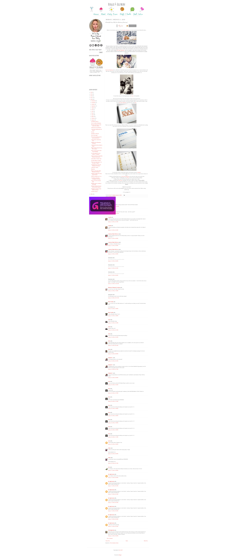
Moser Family (110, 301)
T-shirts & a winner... (95, 167)
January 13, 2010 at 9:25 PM (113, 360)
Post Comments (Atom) (114, 542)
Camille (109, 217)
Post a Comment (110, 538)
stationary (113, 196)
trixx (109, 467)
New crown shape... (94, 135)
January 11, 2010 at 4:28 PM (113, 238)
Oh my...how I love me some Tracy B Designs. (96, 151)
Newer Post (108, 540)
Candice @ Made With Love (113, 242)
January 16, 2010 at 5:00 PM (113, 444)
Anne (109, 381)
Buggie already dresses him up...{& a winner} (97, 148)
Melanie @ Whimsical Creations (114, 287)
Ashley (109, 448)
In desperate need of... (95, 121)
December (93, 100)
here (132, 95)
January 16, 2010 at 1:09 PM (113, 415)
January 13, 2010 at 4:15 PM (113, 330)
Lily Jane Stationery (120, 50)
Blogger (120, 554)
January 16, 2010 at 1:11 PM (113, 437)
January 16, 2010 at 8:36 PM (113, 453)
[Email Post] (124, 195)
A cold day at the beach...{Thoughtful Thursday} (95, 178)
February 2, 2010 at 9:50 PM (113, 535)
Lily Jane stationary (125, 30)
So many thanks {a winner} (96, 160)
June (92, 111)
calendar (138, 172)
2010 (91, 99)
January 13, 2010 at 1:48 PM (113, 308)
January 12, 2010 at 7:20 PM (113, 290)
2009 (91, 194)
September (93, 106)
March (93, 116)
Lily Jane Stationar (122, 102)
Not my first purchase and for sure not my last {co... (96, 137)
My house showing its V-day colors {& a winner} (96, 125)
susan (109, 440)
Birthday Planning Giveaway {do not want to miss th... (96, 187)
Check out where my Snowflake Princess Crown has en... (96, 156)
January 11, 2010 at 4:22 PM (113, 230)
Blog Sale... (93, 169)
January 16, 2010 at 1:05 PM (113, 384)
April (93, 114)
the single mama (111, 474)
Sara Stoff (120, 550)
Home (127, 540)
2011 (91, 97)
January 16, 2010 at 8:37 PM (113, 463)
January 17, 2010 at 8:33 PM (113, 526)
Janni (109, 319)
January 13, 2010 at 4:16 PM (113, 337)
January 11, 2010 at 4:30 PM (113, 253)
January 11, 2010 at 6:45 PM (113, 268)
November (93, 102)
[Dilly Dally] (102, 214)
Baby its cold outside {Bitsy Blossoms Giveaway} (96, 171)
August (93, 107)
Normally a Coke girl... (95, 133)
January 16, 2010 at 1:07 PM (113, 393)
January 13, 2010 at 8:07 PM (113, 345)
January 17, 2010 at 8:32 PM (113, 502)
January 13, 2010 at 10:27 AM (113, 297)
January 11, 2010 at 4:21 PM (113, 221)
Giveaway (110, 196)
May (92, 113)
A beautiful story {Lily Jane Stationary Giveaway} (96, 165)
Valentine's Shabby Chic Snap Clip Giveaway (96, 174)
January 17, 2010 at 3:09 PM (113, 470)
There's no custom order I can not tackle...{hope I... (96, 163)
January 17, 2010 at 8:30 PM (113, 477)
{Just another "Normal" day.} (96, 158)
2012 (91, 95)
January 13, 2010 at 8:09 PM (113, 353)
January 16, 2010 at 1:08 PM (113, 408)
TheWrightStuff (111, 530)
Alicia (109, 349)
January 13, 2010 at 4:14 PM (113, 322)
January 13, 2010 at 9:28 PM (113, 377)
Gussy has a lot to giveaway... (96, 127)
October (93, 104)
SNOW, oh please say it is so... (96, 176)
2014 (91, 92)
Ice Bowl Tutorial (94, 191)
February (93, 118)
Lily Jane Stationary (125, 176)
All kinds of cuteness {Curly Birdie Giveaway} (96, 189)
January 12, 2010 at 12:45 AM (113, 283)
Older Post (146, 540)
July (92, 109)
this (135, 102)
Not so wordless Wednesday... (96, 123)
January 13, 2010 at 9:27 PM (113, 369)
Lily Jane (120, 180)
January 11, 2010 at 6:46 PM (113, 275)
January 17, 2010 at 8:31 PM (113, 485)
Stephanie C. (110, 357)
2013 (91, 94)
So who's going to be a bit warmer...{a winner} (95, 154)
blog (128, 177)
